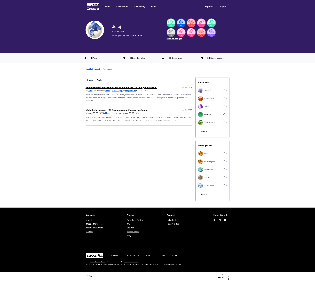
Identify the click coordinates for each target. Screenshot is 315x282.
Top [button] (90, 276)
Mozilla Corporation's (97, 262)
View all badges (174, 38)
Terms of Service (132, 255)
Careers (89, 231)
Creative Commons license (172, 264)
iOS (128, 224)
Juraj (90, 91)
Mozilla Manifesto (94, 224)
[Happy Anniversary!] (201, 22)
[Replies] (171, 32)
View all (204, 131)
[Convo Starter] (211, 32)
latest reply (117, 91)
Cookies (162, 255)
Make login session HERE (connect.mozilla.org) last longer (117, 109)
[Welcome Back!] (211, 22)
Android (130, 227)
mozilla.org (115, 255)
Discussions (122, 6)
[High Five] (191, 22)
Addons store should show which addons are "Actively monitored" (121, 87)
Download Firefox (135, 220)
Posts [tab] (90, 80)
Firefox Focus (133, 231)
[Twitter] (214, 220)
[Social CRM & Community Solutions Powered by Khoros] (223, 277)
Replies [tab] (100, 80)
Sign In (223, 7)
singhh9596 (130, 91)
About (89, 220)
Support (209, 6)
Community (139, 6)
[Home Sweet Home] (171, 22)
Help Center (172, 220)
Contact (175, 255)
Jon (127, 113)
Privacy (148, 255)
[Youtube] (225, 220)
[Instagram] (220, 220)
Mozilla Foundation (94, 227)
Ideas (107, 6)
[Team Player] (181, 22)
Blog (129, 235)
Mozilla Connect (93, 7)
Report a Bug (173, 224)
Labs (153, 6)
